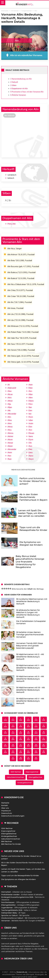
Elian (31, 388)
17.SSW (36, 732)
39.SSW (28, 758)
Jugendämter (7, 908)
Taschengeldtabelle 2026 (11, 910)
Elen (30, 410)
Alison (10, 439)
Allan (31, 394)
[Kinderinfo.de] (24, 4)
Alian (10, 391)
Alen (30, 391)
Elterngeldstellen (8, 905)
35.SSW (36, 751)
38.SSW (20, 758)
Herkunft (14, 82)
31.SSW (5, 751)
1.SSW (5, 719)
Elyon (31, 439)
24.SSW (43, 738)
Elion (31, 404)
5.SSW (36, 719)
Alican (10, 394)
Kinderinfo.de (22, 972)
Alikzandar (12, 414)
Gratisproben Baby (9, 913)
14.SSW (13, 732)
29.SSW (36, 745)
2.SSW (13, 719)
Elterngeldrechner (35, 777)
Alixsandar (12, 449)
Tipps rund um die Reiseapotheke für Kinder (20, 875)
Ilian (30, 407)
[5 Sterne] (10, 589)
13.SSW (5, 732)
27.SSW (20, 745)
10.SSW (28, 725)
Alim (9, 417)
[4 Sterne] (8, 589)
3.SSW (20, 719)
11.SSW (36, 725)
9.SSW (20, 725)
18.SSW (43, 732)
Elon (30, 427)
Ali (9, 385)
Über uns (5, 808)
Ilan (30, 414)
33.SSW (20, 751)
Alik (9, 410)
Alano (31, 456)
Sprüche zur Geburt (9, 915)
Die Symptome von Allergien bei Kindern (18, 879)
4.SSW (28, 719)
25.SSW (5, 745)
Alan (9, 456)
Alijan (10, 407)
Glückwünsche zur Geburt (12, 918)
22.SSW (28, 738)
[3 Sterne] (6, 589)
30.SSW (43, 745)
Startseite (5, 803)
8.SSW (13, 725)
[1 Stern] (2, 589)
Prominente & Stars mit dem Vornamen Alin (26, 92)
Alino (10, 423)
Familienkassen (8, 902)
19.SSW (5, 738)
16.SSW (28, 732)
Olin (30, 443)
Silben (13, 85)
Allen (31, 397)
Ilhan (9, 459)
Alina (10, 420)
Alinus (10, 427)
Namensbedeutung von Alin (21, 79)
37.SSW (13, 758)
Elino (31, 452)
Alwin (10, 452)
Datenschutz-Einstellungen (12, 816)
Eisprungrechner (32, 772)
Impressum (6, 811)
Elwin (31, 417)
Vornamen (5, 921)
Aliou (10, 430)
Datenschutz (6, 813)
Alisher (10, 436)
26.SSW (13, 745)
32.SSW (13, 751)
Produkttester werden (10, 894)
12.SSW (43, 725)
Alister (10, 446)
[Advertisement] (24, 137)
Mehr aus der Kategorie (23, 470)
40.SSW (36, 758)
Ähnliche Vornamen (18, 95)
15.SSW (20, 732)
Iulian (31, 420)
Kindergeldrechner (24, 783)
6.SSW (43, 719)
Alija (9, 404)
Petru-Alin (12, 224)
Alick (10, 397)
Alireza (10, 433)
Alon (30, 430)
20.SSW (13, 738)
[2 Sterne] (4, 589)
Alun (30, 446)
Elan (30, 449)
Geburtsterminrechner (15, 777)
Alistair (10, 443)
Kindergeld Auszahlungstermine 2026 (17, 897)
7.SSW (5, 725)
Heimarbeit (6, 892)
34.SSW (28, 751)
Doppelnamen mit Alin (19, 88)
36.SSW (43, 751)
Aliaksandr (12, 388)
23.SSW (36, 738)
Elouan (31, 433)
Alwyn (31, 459)
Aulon (31, 423)
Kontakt (4, 805)
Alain (31, 385)
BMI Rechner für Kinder (11, 844)
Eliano (31, 401)
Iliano (31, 436)
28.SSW (28, 745)
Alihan (10, 401)
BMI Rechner (6, 841)
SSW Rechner (16, 772)
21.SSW (20, 738)
